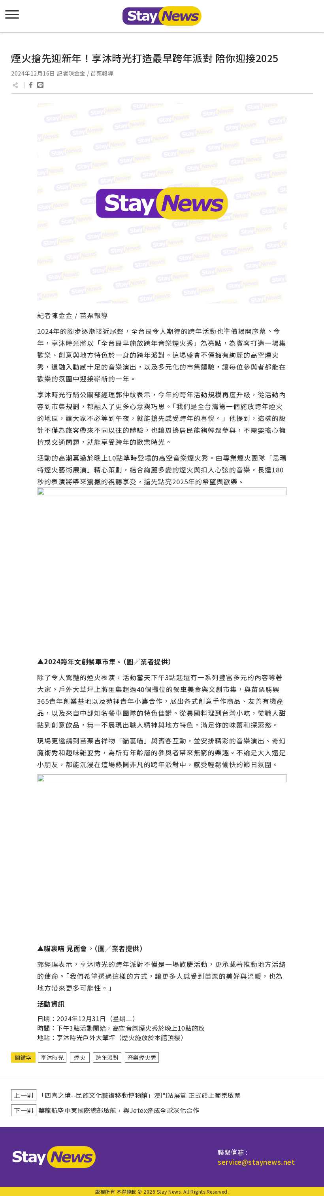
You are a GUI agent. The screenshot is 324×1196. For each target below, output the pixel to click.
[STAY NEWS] (162, 16)
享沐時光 (52, 1057)
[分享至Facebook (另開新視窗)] (30, 85)
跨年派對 (107, 1057)
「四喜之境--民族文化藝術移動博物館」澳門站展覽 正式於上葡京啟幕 (139, 1095)
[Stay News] (51, 1157)
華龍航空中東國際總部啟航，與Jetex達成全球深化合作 (119, 1110)
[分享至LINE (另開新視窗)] (40, 85)
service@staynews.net (256, 1162)
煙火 (79, 1057)
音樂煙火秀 (142, 1057)
